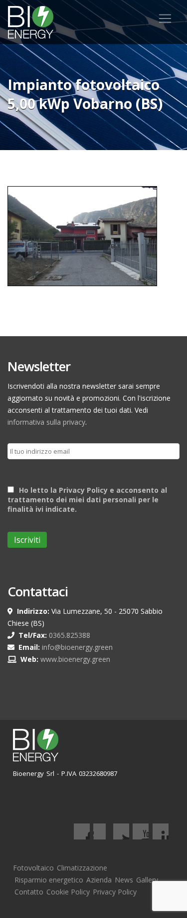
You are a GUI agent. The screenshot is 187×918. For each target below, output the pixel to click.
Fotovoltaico (33, 867)
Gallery (147, 879)
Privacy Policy (115, 891)
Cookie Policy (68, 891)
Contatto (28, 891)
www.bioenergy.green (75, 659)
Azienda (99, 879)
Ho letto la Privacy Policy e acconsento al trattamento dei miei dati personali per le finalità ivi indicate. (87, 499)
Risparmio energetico (48, 879)
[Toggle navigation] (165, 19)
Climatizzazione (82, 867)
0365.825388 (69, 635)
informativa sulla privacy (46, 422)
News (124, 879)
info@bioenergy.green (77, 647)
